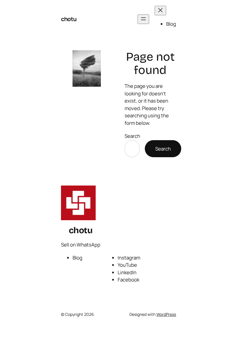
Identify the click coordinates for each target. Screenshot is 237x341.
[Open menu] (143, 19)
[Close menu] (160, 10)
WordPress (166, 314)
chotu (69, 19)
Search (132, 136)
